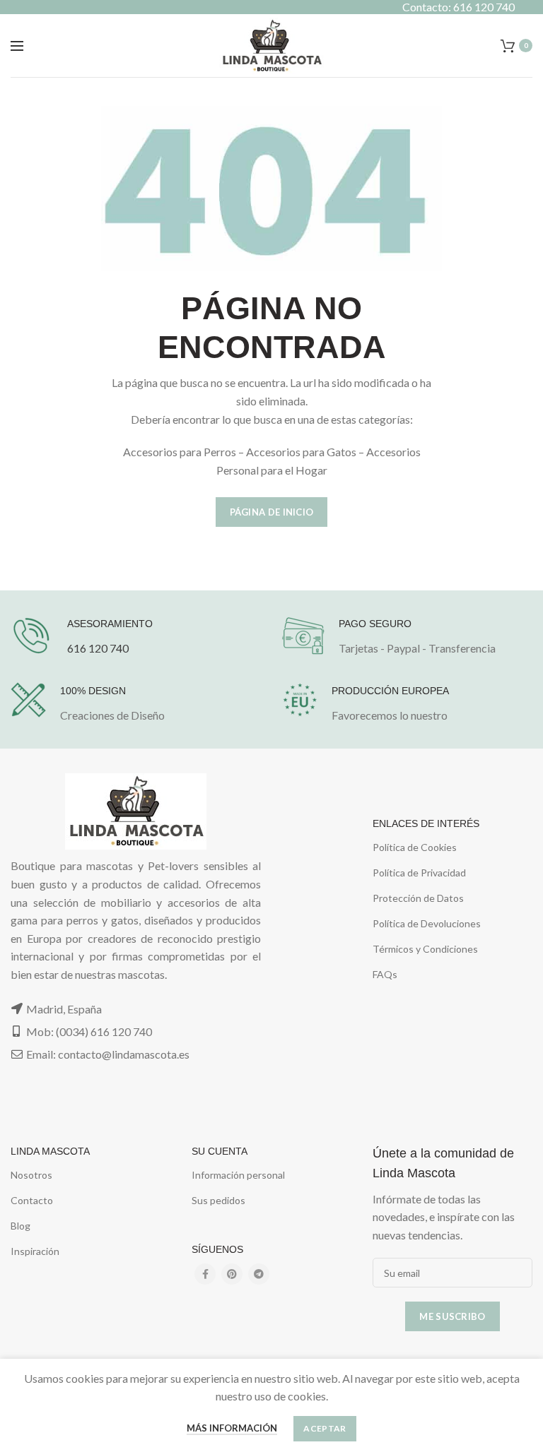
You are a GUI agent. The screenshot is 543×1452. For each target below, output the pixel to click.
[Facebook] (205, 1274)
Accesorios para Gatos (301, 451)
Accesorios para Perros (179, 451)
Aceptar (324, 1428)
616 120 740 (98, 648)
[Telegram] (258, 1274)
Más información (232, 1428)
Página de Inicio (272, 512)
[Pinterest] (232, 1274)
